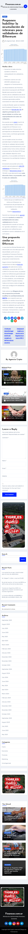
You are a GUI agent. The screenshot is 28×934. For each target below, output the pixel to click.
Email (4, 468)
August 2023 (6, 722)
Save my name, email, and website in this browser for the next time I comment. (13, 488)
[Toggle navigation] (1, 6)
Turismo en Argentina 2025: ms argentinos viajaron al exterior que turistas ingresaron (12, 589)
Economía (5, 751)
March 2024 (5, 693)
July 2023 (5, 726)
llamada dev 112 (16, 109)
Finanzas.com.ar (13, 4)
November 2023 (6, 710)
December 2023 (6, 706)
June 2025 (5, 632)
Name (4, 460)
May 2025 (5, 636)
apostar (22, 215)
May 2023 (5, 734)
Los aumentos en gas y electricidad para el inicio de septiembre (13, 818)
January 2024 (6, 702)
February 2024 (6, 698)
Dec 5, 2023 (20, 382)
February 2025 (6, 649)
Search (4, 554)
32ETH (4, 298)
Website (4, 476)
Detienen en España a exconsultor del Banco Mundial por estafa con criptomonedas (14, 414)
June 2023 (5, 730)
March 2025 (5, 644)
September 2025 (7, 620)
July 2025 (5, 628)
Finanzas (4, 755)
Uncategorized (6, 763)
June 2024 (5, 681)
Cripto (5, 16)
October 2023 (6, 714)
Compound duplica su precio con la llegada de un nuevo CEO (19, 333)
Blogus (23, 929)
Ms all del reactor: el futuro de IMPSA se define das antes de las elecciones (13, 853)
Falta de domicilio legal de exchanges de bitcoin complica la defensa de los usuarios (8, 336)
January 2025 (6, 653)
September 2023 (7, 718)
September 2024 (7, 669)
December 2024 (7, 657)
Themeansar (14, 931)
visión (16, 122)
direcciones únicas (15, 171)
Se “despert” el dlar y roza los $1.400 (13, 578)
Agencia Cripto (11, 41)
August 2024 (6, 673)
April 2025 (5, 640)
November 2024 (7, 661)
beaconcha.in (16, 211)
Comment (5, 437)
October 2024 (6, 665)
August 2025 (6, 624)
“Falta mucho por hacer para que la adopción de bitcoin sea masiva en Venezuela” (13, 379)
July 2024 (5, 677)
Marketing (5, 759)
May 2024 (5, 685)
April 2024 (5, 689)
